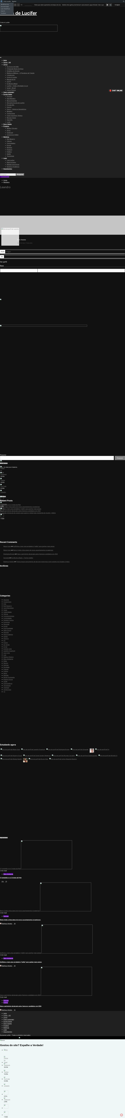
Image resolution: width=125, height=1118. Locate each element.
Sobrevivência (7, 683)
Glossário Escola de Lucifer (16, 103)
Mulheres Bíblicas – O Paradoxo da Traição (20, 73)
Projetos (6, 126)
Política (9, 152)
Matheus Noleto (8, 562)
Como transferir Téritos (14, 116)
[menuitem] (1, 1)
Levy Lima (6, 653)
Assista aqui (5, 177)
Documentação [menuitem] (5, 6)
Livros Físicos (11, 90)
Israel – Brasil (11, 88)
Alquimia (6, 600)
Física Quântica (8, 634)
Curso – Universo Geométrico (16, 109)
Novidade (6, 667)
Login (8, 122)
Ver (2, 257)
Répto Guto (7, 546)
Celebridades (7, 612)
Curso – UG (7, 62)
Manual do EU (11, 79)
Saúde (9, 154)
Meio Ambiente (8, 659)
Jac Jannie (6, 645)
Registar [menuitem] (14, 1)
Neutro (5, 663)
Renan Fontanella (9, 677)
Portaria (9, 96)
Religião (6, 675)
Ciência (9, 141)
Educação (6, 624)
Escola (9, 145)
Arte (4, 604)
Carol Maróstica (8, 608)
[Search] (0, 172)
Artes (8, 130)
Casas (5, 610)
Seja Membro (11, 98)
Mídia (5, 661)
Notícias (9, 147)
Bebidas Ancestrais (13, 164)
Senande (6, 558)
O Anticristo (11, 75)
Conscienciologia (8, 616)
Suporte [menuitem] (3, 11)
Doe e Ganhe (7, 124)
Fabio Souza (7, 630)
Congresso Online (12, 135)
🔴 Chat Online (115, 90)
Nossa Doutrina (12, 101)
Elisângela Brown (8, 554)
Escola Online (7, 94)
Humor (5, 643)
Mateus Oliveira (8, 657)
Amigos (8, 252)
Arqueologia (7, 602)
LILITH (9, 81)
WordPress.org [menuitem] (5, 4)
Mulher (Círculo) (12, 128)
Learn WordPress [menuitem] (5, 8)
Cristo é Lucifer (12, 77)
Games (5, 637)
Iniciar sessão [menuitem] (7, 1)
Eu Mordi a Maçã (12, 84)
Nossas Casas (11, 118)
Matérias (6, 137)
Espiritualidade (8, 628)
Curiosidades (11, 143)
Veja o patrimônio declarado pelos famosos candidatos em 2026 (20, 511)
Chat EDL (10, 120)
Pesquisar (3, 455)
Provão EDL (10, 105)
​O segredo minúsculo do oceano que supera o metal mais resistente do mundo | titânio (28, 513)
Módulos (9, 111)
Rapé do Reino (11, 162)
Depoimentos (7, 169)
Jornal (5, 647)
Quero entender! (8, 92)
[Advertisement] (62, 44)
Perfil (2, 252)
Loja (4, 655)
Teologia (6, 688)
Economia (6, 622)
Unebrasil (10, 133)
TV (4, 692)
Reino (5, 673)
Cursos (9, 107)
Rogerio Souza (8, 679)
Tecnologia (10, 156)
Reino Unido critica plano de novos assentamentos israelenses (20, 507)
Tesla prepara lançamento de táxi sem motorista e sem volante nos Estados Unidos (43, 562)
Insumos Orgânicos (13, 167)
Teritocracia (11, 113)
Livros (5, 64)
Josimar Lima (7, 649)
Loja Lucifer (11, 160)
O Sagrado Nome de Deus (15, 69)
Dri (2, 881)
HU (4, 641)
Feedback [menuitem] (3, 13)
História (6, 639)
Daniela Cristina (8, 620)
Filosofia (6, 632)
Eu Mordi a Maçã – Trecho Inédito (22, 558)
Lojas (5, 158)
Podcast (9, 150)
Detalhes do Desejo (13, 71)
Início (5, 60)
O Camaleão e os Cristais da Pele (10, 869)
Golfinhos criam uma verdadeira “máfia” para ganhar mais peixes (20, 509)
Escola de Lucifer (18, 13)
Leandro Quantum (9, 651)
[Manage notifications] (121, 1115)
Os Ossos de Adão (13, 67)
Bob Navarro (11, 139)
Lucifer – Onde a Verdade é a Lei (17, 86)
